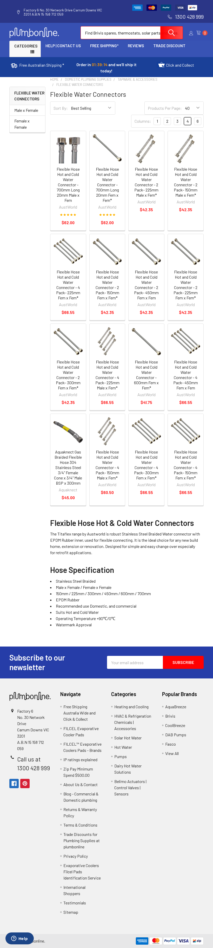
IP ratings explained (80, 759)
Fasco (170, 743)
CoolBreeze (175, 725)
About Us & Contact (80, 784)
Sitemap (70, 912)
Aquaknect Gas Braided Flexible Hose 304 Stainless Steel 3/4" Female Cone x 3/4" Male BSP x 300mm (68, 467)
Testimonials (74, 902)
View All (172, 753)
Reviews (136, 45)
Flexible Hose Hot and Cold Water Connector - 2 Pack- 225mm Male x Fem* (146, 182)
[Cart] (200, 33)
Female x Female (22, 123)
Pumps (120, 756)
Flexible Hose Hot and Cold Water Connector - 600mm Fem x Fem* (146, 374)
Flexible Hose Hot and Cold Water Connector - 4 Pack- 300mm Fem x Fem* (146, 464)
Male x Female (26, 110)
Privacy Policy (75, 856)
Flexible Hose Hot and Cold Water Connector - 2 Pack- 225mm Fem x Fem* (186, 284)
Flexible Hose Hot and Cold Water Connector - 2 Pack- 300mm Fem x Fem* (68, 374)
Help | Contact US (63, 45)
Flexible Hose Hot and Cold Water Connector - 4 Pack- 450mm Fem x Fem (185, 374)
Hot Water (123, 747)
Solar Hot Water (128, 737)
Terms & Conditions (80, 824)
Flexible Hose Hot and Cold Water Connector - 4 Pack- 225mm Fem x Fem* (68, 284)
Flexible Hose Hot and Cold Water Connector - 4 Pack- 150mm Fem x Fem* (185, 464)
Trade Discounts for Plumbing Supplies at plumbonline (81, 840)
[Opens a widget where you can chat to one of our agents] (19, 938)
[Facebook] (14, 783)
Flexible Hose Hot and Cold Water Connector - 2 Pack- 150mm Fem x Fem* (107, 284)
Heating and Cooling (131, 706)
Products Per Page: (165, 108)
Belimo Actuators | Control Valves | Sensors (130, 787)
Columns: (143, 121)
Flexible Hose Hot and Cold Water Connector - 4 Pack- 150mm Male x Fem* (107, 464)
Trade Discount (169, 45)
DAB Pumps (175, 734)
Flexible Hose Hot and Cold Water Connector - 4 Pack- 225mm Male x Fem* (107, 374)
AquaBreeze (175, 706)
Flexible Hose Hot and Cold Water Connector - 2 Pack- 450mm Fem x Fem (146, 284)
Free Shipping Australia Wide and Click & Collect (79, 713)
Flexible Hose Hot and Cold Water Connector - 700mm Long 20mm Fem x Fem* (107, 185)
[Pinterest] (25, 783)
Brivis (170, 715)
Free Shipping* (104, 45)
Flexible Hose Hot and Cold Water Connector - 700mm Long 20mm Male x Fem (68, 185)
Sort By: (61, 108)
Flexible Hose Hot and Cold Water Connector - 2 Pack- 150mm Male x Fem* (185, 182)
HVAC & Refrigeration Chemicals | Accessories (132, 722)
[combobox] (132, 32)
